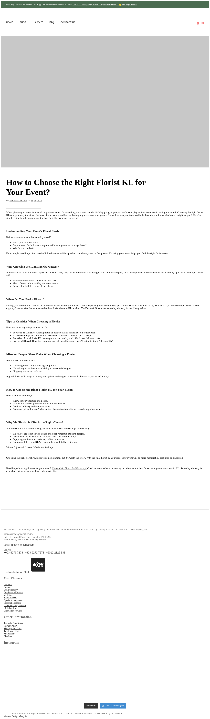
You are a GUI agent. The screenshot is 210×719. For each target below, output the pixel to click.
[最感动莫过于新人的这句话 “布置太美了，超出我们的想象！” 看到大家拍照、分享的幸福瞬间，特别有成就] (181, 661)
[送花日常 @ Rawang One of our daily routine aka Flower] (181, 688)
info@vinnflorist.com (22, 544)
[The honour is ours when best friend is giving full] (79, 688)
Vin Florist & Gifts (18, 200)
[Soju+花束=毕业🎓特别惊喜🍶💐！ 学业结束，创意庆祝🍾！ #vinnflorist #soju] (28, 661)
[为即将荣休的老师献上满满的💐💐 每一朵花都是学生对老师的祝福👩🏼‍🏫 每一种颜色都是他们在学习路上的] (130, 661)
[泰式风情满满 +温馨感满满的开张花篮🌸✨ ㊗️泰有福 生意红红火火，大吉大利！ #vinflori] (79, 661)
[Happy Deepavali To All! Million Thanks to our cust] (130, 688)
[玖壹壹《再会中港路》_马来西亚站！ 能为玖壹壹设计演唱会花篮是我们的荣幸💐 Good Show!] (28, 688)
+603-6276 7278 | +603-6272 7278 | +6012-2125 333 (34, 552)
